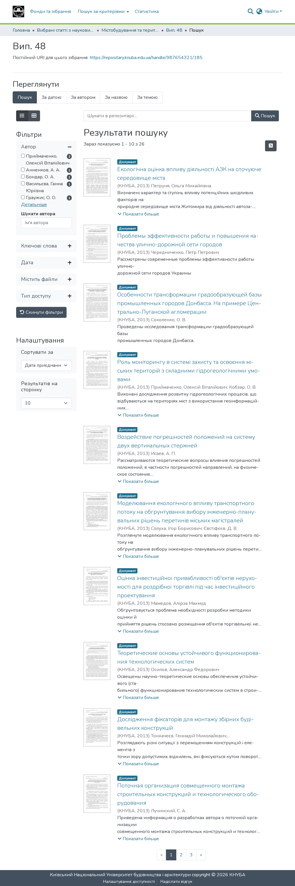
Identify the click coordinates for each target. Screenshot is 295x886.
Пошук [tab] (25, 97)
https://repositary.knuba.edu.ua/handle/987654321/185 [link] (146, 57)
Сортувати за (37, 352)
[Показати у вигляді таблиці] (34, 115)
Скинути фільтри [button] (43, 312)
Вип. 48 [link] (174, 30)
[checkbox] (23, 156)
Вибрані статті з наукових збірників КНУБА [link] (65, 30)
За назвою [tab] (116, 97)
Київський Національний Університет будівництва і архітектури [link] (120, 875)
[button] (18, 11)
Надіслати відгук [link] (176, 881)
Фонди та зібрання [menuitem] (50, 11)
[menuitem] (103, 11)
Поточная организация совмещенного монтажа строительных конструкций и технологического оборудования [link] (188, 794)
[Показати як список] (22, 115)
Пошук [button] (267, 116)
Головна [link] (21, 30)
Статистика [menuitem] (147, 11)
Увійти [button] (272, 11)
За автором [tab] (83, 97)
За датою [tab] (51, 97)
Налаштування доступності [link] (129, 881)
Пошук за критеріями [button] (101, 11)
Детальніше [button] (34, 204)
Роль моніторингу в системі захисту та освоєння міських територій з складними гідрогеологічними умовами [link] (188, 370)
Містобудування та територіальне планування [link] (130, 30)
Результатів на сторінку (39, 387)
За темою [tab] (147, 97)
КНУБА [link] (237, 875)
